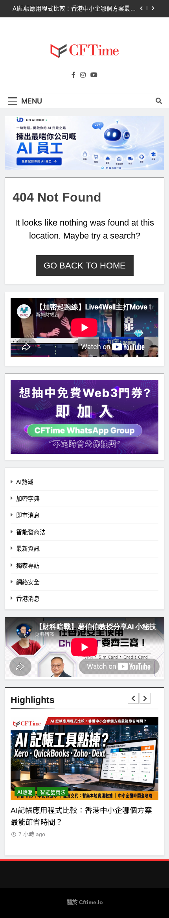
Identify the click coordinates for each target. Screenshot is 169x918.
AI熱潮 (24, 482)
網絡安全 (28, 582)
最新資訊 (28, 548)
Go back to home (85, 265)
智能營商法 (31, 532)
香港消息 (28, 598)
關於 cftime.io (84, 902)
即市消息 (28, 515)
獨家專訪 (28, 565)
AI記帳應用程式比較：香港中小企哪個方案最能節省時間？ (74, 9)
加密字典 (28, 498)
